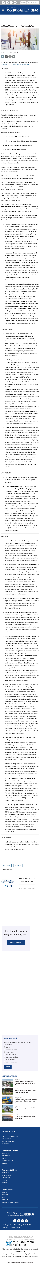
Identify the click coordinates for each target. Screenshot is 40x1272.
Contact (4, 1183)
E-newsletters (6, 1178)
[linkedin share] (2, 57)
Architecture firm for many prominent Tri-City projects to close (25, 1083)
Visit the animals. (11, 1054)
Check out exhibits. (12, 1057)
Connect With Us (9, 1170)
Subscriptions (6, 1156)
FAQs (3, 1197)
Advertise (4, 1158)
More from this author (27, 888)
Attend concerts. (11, 1062)
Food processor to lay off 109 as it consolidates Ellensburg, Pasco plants (26, 1101)
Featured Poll (10, 1038)
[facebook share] (10, 57)
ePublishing (30, 1262)
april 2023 (9, 869)
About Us (4, 1192)
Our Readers (5, 1153)
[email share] (13, 57)
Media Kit (4, 1163)
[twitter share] (6, 57)
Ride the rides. (10, 1059)
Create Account (33, 2)
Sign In (23, 2)
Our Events (5, 1194)
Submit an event (6, 1175)
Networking (18, 865)
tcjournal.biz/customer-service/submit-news (15, 64)
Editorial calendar (7, 1161)
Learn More (7, 1189)
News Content (8, 1131)
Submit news (5, 1173)
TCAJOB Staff (13, 53)
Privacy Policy (6, 1199)
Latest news (5, 1134)
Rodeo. (8, 1047)
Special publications (8, 1141)
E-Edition (4, 1180)
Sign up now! (15, 943)
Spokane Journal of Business (10, 1202)
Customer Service (10, 1150)
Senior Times (5, 1144)
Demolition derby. (11, 1050)
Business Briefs (6, 865)
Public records (6, 1139)
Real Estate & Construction (10, 1136)
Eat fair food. (10, 1052)
